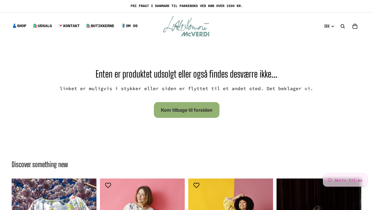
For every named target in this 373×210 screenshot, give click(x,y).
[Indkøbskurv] (355, 26)
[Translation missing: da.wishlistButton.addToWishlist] (21, 185)
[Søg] (342, 26)
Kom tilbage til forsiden (186, 110)
